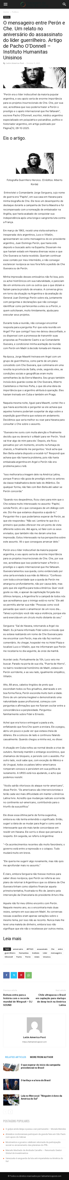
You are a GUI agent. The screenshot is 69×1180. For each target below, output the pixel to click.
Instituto (35, 953)
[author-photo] (34, 1032)
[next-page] (10, 1112)
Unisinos (47, 957)
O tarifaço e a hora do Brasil (36, 1080)
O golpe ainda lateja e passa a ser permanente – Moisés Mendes (36, 1129)
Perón (28, 957)
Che (52, 949)
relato (36, 957)
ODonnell (9, 957)
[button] (64, 4)
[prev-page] (5, 1112)
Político (15, 12)
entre (60, 949)
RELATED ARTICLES (15, 1057)
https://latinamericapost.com (34, 1042)
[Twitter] (14, 975)
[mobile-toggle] (5, 4)
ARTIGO (30, 949)
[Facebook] (6, 975)
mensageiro (56, 953)
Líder (45, 953)
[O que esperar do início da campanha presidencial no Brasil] (11, 1067)
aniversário (18, 949)
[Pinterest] (21, 975)
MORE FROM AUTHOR (41, 1057)
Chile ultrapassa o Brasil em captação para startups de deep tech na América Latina (51, 1000)
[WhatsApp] (28, 975)
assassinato (42, 949)
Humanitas (24, 953)
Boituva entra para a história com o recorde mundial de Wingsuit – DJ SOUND (17, 1000)
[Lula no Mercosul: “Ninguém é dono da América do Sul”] (11, 1100)
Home (6, 12)
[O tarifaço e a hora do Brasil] (11, 1084)
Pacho (19, 957)
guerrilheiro (10, 953)
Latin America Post (15, 63)
